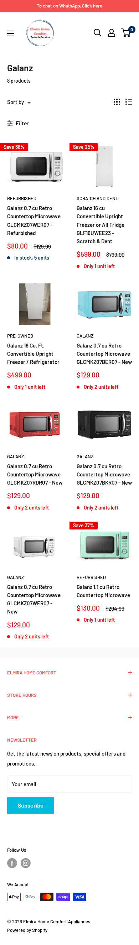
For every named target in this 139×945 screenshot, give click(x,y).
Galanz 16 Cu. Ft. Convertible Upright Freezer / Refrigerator (33, 353)
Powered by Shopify (27, 930)
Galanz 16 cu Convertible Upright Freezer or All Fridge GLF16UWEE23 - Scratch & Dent (100, 224)
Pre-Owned (20, 336)
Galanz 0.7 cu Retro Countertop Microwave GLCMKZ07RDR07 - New (34, 474)
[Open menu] (10, 33)
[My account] (111, 33)
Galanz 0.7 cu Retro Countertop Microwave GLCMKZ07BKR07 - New (104, 474)
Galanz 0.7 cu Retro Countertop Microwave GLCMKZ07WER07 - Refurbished (34, 220)
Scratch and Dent (97, 198)
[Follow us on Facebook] (12, 863)
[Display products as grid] (117, 102)
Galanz (85, 336)
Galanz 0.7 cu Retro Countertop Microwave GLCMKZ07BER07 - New (104, 353)
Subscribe (30, 805)
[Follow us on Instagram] (26, 863)
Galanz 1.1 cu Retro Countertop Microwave (103, 591)
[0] (126, 32)
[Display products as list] (128, 102)
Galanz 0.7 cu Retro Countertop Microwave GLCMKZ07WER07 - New (34, 599)
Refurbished (21, 198)
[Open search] (98, 33)
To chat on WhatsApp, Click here (69, 6)
